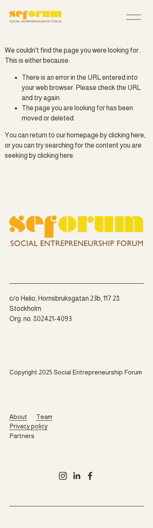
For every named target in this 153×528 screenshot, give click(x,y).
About (18, 416)
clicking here (126, 135)
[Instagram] (63, 476)
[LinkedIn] (76, 476)
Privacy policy (28, 426)
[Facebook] (90, 476)
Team (44, 416)
